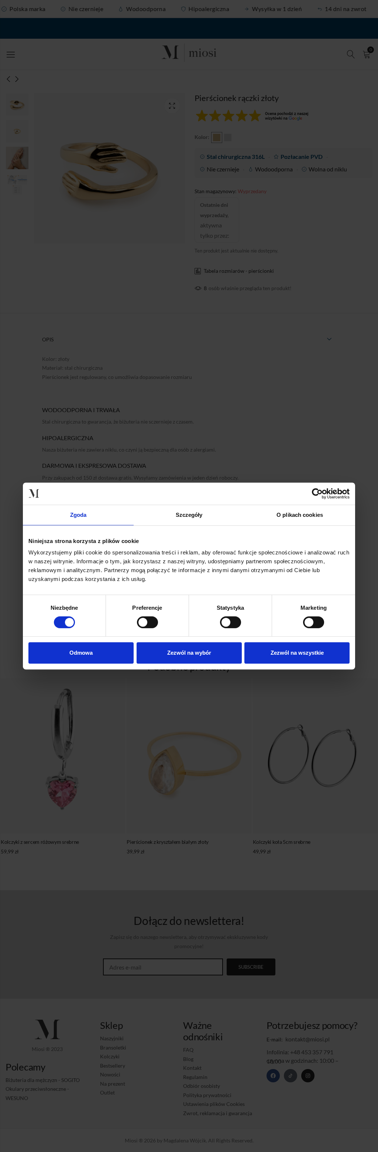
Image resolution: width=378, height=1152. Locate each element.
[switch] (147, 623)
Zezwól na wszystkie (297, 653)
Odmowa (81, 653)
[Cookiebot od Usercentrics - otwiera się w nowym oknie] (317, 493)
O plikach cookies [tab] (299, 515)
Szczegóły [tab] (189, 515)
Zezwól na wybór (189, 653)
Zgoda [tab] (78, 515)
